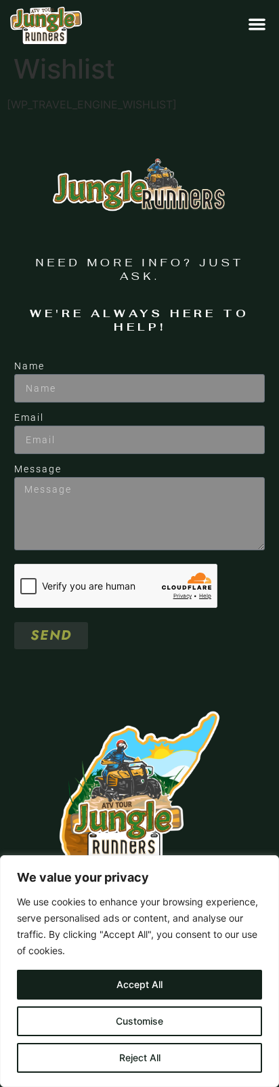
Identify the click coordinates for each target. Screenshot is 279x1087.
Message (38, 469)
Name (29, 366)
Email (29, 417)
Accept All (139, 984)
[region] (139, 971)
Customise (139, 1021)
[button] (257, 24)
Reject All (139, 1057)
